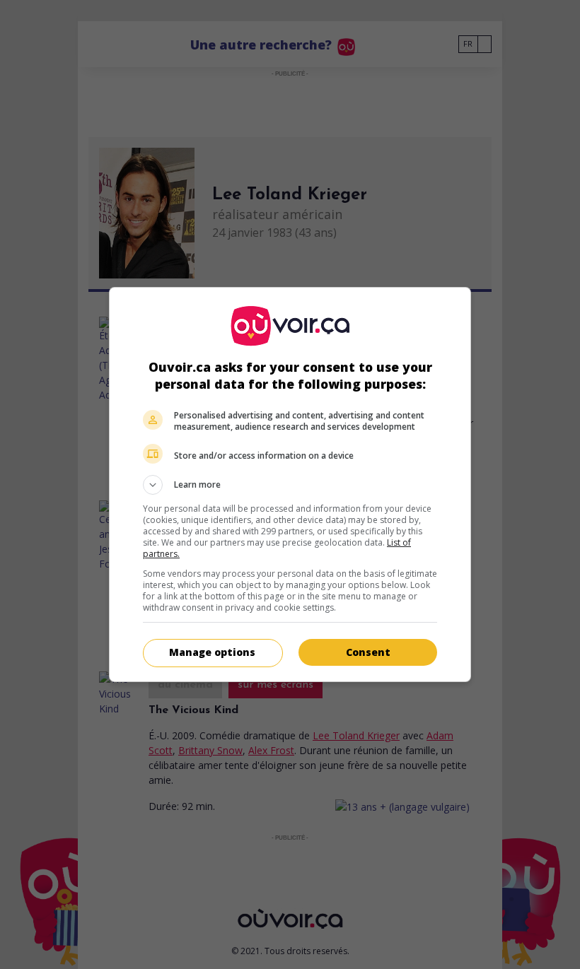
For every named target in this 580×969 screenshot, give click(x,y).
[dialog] (290, 484)
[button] (290, 485)
